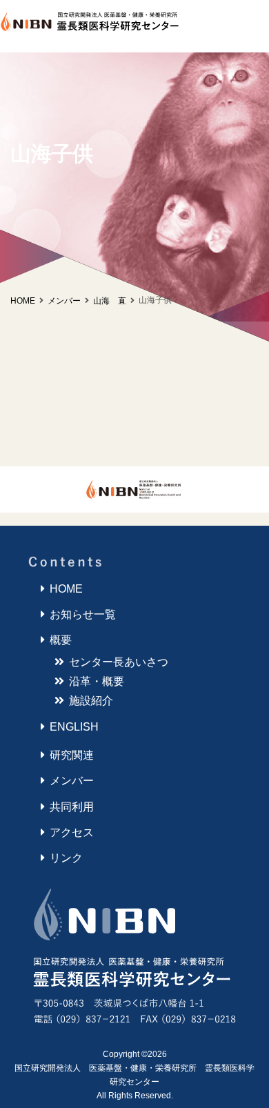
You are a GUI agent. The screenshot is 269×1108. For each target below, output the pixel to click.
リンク (66, 858)
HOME (22, 301)
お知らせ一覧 (83, 614)
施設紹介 (91, 700)
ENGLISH (74, 727)
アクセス (72, 832)
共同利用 (72, 807)
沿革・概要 (96, 681)
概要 (61, 640)
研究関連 (72, 755)
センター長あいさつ (118, 662)
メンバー (72, 781)
